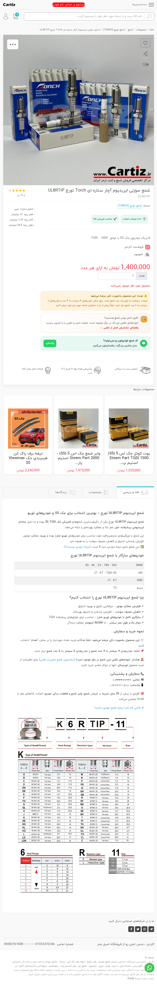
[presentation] (152, 110)
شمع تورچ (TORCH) (130, 206)
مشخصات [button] (95, 492)
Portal (131, 978)
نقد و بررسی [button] (131, 492)
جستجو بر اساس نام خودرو (68, 5)
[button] (15, 16)
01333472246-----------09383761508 (29, 944)
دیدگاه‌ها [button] (61, 492)
